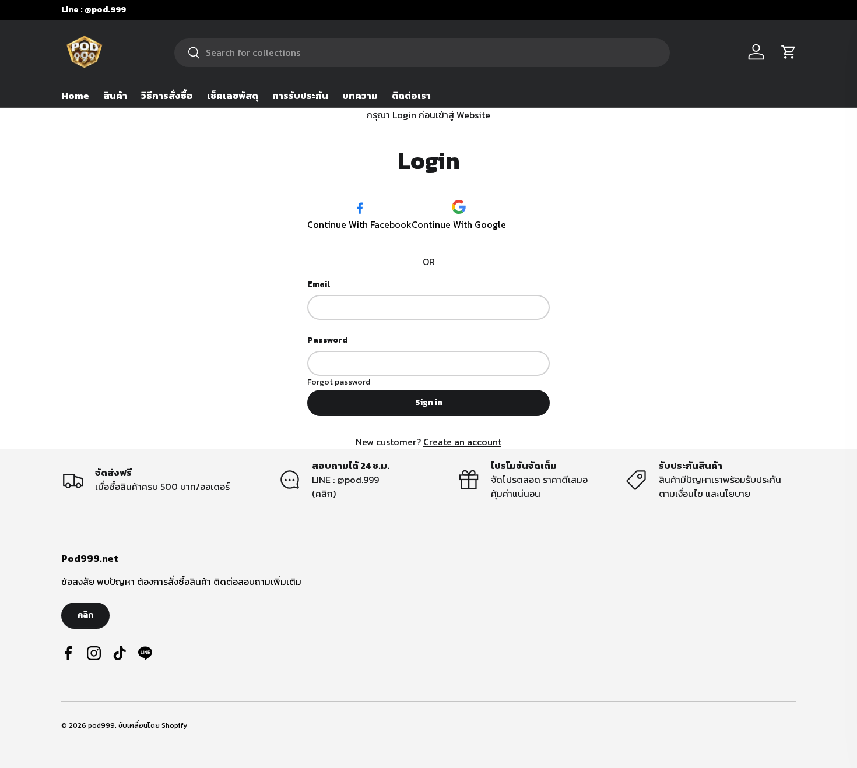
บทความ (360, 96)
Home (75, 96)
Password (327, 340)
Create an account (462, 442)
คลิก (85, 615)
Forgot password (338, 382)
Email (318, 284)
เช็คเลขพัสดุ (232, 96)
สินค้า (115, 96)
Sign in (428, 402)
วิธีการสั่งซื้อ (167, 96)
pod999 (101, 725)
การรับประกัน (300, 96)
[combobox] (421, 52)
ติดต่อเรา (411, 96)
